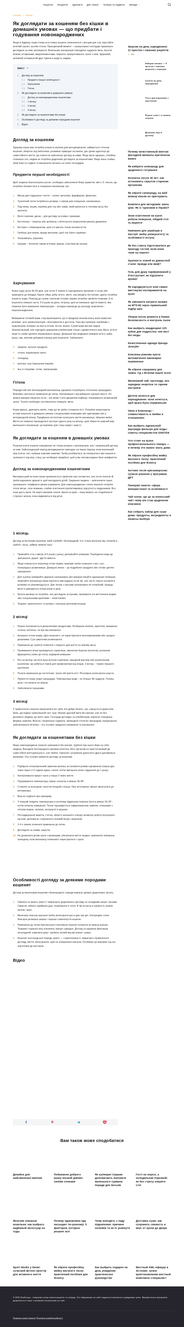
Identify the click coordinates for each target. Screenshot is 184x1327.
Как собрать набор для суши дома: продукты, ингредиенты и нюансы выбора (149, 515)
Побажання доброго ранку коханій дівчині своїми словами (68, 1178)
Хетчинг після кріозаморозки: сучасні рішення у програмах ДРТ (148, 474)
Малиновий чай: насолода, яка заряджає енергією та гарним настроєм (148, 384)
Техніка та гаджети (114, 5)
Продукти (62, 5)
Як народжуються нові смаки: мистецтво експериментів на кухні (148, 290)
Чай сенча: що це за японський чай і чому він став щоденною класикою (149, 500)
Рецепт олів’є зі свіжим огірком (157, 116)
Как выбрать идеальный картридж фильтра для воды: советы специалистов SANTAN (148, 429)
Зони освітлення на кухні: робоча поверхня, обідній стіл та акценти (148, 219)
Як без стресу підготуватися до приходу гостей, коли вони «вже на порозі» (149, 249)
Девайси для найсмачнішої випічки (27, 1176)
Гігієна (31, 88)
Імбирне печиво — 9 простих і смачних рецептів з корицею (156, 66)
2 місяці (32, 106)
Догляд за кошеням (32, 75)
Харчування (34, 84)
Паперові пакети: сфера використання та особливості (148, 487)
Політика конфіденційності (49, 1318)
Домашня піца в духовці (153, 134)
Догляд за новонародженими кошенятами (49, 97)
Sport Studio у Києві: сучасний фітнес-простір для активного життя (29, 1271)
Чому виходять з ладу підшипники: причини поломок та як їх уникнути (112, 1224)
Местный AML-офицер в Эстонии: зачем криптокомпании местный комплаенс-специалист (153, 1272)
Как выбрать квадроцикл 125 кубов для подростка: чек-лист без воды (148, 332)
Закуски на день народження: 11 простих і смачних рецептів (148, 48)
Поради (133, 5)
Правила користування (24, 1318)
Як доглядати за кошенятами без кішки (43, 115)
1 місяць (32, 101)
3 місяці (32, 110)
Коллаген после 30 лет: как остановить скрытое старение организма (148, 181)
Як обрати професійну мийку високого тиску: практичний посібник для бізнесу (147, 459)
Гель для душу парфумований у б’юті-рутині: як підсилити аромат (149, 275)
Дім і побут (93, 5)
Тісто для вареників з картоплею (156, 99)
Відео (25, 124)
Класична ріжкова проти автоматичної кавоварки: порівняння (145, 358)
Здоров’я (77, 5)
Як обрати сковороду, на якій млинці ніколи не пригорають (148, 194)
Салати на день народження (153, 82)
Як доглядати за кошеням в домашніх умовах (47, 93)
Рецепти (48, 5)
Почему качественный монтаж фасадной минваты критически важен (149, 155)
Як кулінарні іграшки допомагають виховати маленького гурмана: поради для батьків (110, 1180)
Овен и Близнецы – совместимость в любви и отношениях (145, 414)
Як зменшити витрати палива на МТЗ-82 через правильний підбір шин (147, 305)
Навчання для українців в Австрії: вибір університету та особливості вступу (148, 234)
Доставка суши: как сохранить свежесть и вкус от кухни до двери (151, 1224)
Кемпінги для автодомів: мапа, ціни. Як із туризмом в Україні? (148, 206)
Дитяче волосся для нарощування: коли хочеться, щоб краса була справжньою (148, 399)
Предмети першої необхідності (44, 80)
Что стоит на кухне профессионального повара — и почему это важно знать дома (149, 444)
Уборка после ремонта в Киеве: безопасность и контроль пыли (149, 318)
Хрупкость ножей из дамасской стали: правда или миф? (149, 262)
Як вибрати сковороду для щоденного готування (146, 168)
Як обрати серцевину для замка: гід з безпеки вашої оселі (149, 371)
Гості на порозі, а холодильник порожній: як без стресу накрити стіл (152, 1180)
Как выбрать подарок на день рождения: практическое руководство (111, 1272)
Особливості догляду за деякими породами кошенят (51, 119)
